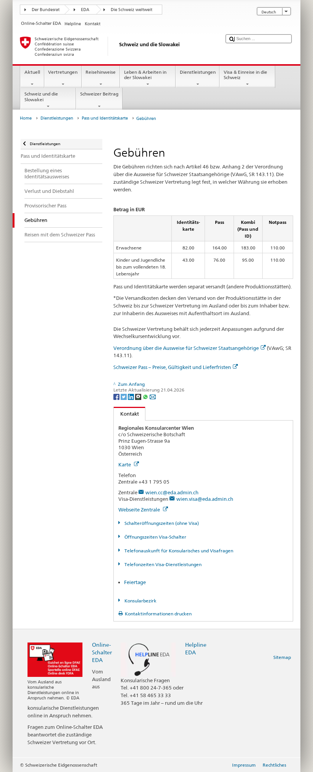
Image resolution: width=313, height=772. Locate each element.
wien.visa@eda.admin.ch (204, 499)
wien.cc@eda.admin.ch (171, 492)
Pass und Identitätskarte (105, 118)
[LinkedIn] (131, 396)
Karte (125, 464)
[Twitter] (124, 396)
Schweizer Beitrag (99, 94)
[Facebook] (117, 396)
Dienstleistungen (198, 72)
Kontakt (126, 414)
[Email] (153, 396)
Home (26, 118)
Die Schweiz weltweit (131, 9)
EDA (85, 9)
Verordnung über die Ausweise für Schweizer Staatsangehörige (186, 348)
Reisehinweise (101, 72)
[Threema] (138, 396)
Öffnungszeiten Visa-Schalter (154, 537)
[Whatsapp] (146, 396)
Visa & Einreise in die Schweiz (245, 74)
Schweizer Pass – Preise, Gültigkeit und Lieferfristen (172, 367)
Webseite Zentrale (139, 510)
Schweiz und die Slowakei (41, 96)
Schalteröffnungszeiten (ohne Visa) (160, 523)
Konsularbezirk (139, 601)
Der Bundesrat (46, 9)
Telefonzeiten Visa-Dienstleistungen (162, 564)
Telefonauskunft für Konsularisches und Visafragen (178, 551)
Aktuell (32, 72)
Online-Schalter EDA (102, 652)
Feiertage (135, 582)
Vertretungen (62, 72)
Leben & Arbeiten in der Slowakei (145, 74)
